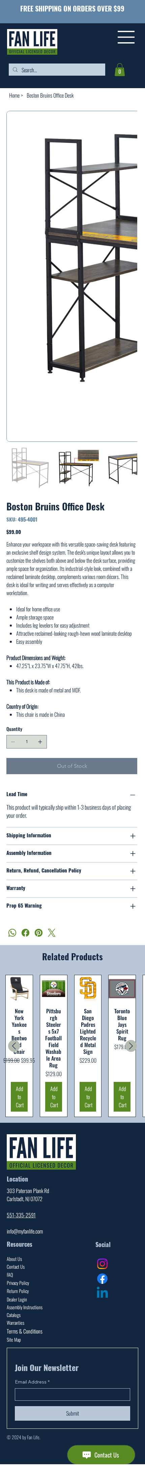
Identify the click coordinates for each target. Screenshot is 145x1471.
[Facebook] (25, 914)
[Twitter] (52, 914)
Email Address (32, 1364)
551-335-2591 (21, 1197)
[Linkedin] (102, 1275)
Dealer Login (17, 1281)
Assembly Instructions (24, 1288)
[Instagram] (102, 1245)
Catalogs (14, 1296)
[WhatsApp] (12, 914)
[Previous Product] (14, 1028)
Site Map (14, 1321)
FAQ (10, 1256)
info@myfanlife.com (25, 1213)
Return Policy (18, 1272)
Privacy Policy (18, 1264)
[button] (119, 69)
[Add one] (40, 723)
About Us (14, 1240)
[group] (72, 1027)
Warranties (15, 1304)
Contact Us (16, 1248)
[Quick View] (19, 970)
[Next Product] (131, 1028)
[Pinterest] (39, 914)
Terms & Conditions (24, 1313)
